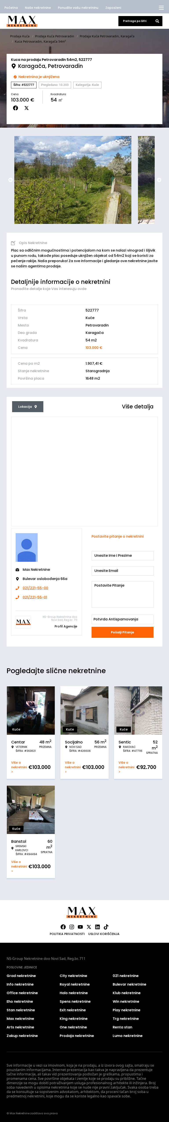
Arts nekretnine (20, 1027)
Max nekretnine (20, 1018)
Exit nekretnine (73, 1010)
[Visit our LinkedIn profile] (97, 927)
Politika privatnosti (67, 934)
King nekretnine (74, 1018)
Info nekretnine (20, 984)
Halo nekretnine (74, 992)
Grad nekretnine (21, 975)
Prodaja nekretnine (77, 1035)
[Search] (157, 21)
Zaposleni (113, 7)
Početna (11, 7)
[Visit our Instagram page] (71, 927)
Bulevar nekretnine (129, 984)
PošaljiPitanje (122, 632)
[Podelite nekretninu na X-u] (27, 108)
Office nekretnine (22, 992)
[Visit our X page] (89, 927)
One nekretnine (73, 1027)
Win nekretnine (126, 1001)
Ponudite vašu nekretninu (78, 7)
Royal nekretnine (75, 984)
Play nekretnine (126, 1010)
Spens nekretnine (75, 1001)
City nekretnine (73, 975)
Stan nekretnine (21, 1010)
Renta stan (122, 1027)
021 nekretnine (126, 975)
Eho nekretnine (20, 1001)
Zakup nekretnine (22, 1035)
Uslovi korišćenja (103, 934)
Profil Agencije (66, 626)
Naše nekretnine (38, 7)
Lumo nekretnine (128, 1035)
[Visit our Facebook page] (63, 927)
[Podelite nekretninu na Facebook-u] (16, 108)
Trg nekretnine (126, 1018)
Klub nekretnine (127, 992)
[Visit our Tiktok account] (106, 927)
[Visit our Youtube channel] (80, 927)
